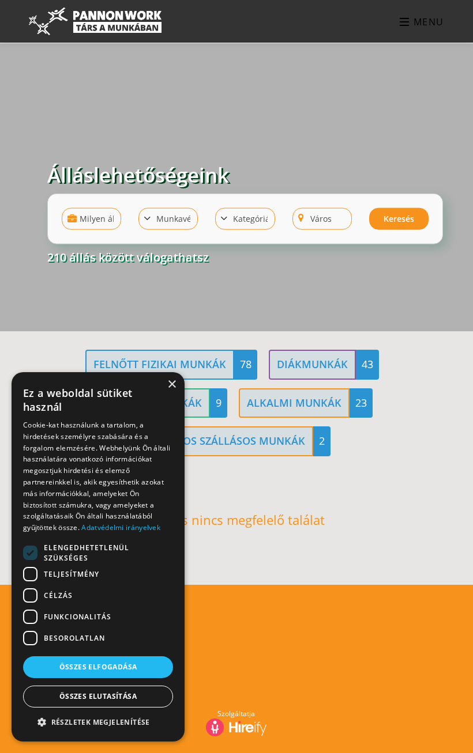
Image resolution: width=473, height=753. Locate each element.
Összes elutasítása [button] (98, 696)
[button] (98, 722)
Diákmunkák (312, 364)
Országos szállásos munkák (223, 441)
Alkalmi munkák (294, 403)
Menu (427, 22)
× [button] (171, 384)
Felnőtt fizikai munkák (159, 364)
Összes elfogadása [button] (98, 667)
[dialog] (98, 556)
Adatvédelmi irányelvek (120, 527)
